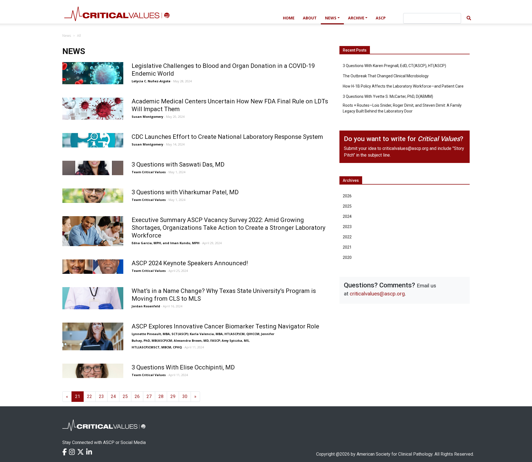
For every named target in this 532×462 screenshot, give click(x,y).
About (310, 18)
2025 (347, 206)
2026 (347, 196)
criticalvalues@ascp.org (405, 148)
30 (184, 396)
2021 (347, 247)
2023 (347, 226)
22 (89, 396)
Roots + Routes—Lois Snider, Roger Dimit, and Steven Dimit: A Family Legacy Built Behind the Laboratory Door (402, 108)
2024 (347, 216)
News (330, 18)
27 (149, 396)
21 (77, 396)
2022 (347, 237)
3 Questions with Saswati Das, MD (178, 164)
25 (125, 396)
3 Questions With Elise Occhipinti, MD (183, 367)
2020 (347, 257)
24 (113, 396)
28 (160, 396)
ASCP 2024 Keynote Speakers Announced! (190, 263)
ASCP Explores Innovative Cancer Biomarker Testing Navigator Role (225, 326)
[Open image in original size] (162, 17)
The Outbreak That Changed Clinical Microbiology (386, 76)
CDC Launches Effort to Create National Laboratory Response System (227, 136)
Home (289, 18)
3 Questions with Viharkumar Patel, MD (185, 192)
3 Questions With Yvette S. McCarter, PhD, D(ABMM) (388, 96)
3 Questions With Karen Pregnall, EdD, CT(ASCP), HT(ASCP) (394, 65)
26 (137, 396)
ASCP (381, 18)
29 (172, 396)
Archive (356, 18)
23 (101, 396)
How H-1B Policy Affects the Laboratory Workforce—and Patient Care (403, 86)
